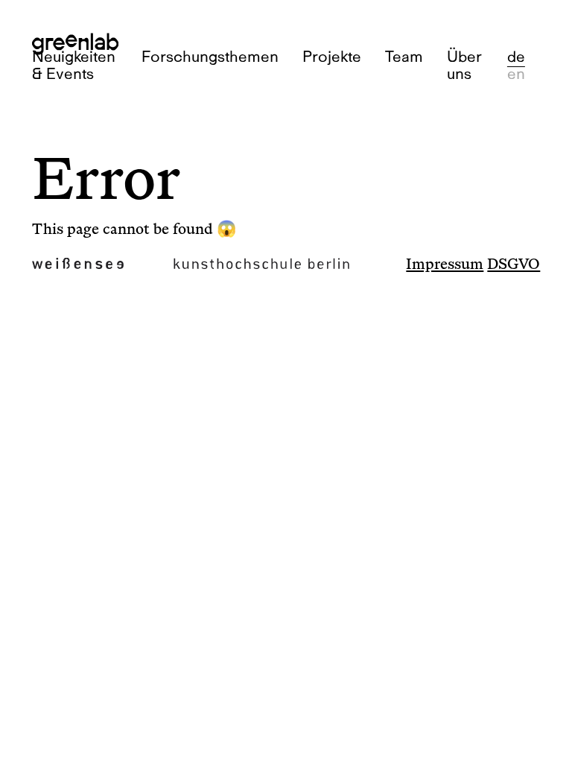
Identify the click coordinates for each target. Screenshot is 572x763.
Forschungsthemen (210, 56)
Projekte (331, 56)
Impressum (444, 264)
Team (404, 56)
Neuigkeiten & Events (73, 65)
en (516, 73)
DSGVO (513, 264)
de (516, 56)
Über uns (464, 65)
